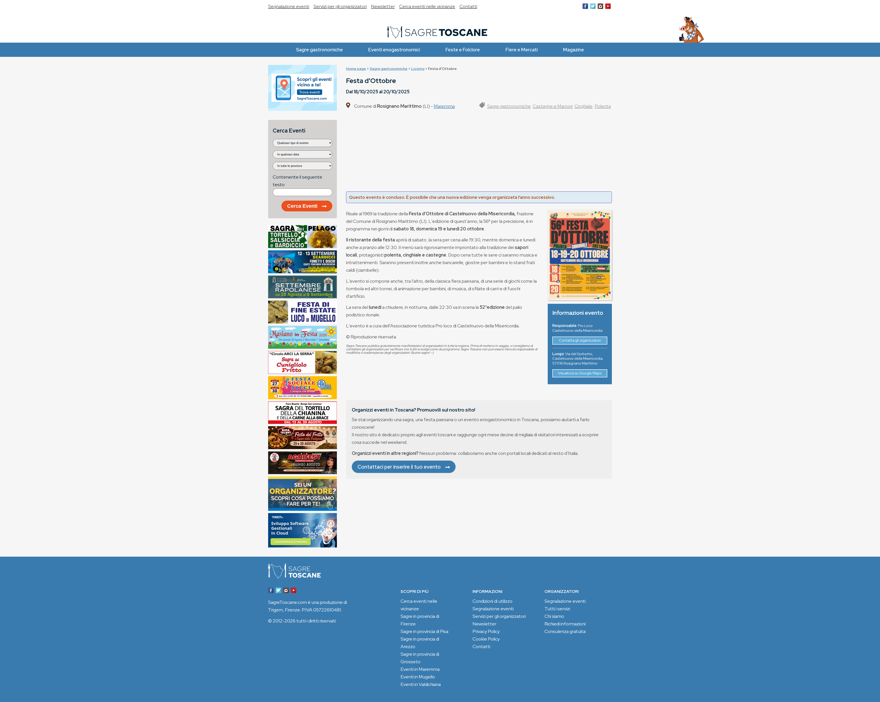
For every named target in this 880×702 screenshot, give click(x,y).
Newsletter (383, 6)
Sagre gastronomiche (319, 50)
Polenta (603, 106)
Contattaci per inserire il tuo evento (399, 466)
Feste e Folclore (463, 50)
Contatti (468, 6)
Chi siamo (554, 616)
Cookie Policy (486, 639)
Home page (356, 68)
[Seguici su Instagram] (600, 7)
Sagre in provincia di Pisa (424, 631)
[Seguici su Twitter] (593, 7)
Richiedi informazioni (565, 624)
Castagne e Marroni (552, 106)
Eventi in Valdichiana (421, 684)
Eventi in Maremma (420, 669)
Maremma (444, 106)
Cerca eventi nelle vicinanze (427, 6)
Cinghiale (584, 106)
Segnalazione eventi (288, 6)
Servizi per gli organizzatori (340, 6)
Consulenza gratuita (565, 631)
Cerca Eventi (302, 206)
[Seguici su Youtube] (608, 7)
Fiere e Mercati (522, 50)
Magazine (573, 50)
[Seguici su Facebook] (585, 7)
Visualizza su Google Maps (580, 373)
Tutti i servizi (557, 609)
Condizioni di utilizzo (492, 601)
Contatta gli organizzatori (580, 340)
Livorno (417, 68)
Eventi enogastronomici (394, 50)
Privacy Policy (486, 631)
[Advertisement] (479, 152)
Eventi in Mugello (418, 677)
